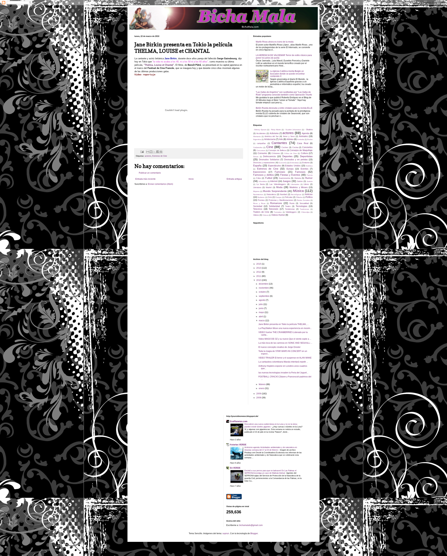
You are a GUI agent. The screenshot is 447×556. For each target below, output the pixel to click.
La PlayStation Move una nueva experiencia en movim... (285, 328)
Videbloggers (291, 212)
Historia (297, 178)
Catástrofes (257, 147)
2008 (259, 397)
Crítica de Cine (290, 153)
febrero (262, 384)
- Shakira (309, 129)
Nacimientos (258, 194)
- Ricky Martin (275, 130)
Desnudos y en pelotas (296, 159)
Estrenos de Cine (159, 156)
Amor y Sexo (289, 136)
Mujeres (256, 191)
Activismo (274, 133)
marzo (262, 320)
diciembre (264, 284)
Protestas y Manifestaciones (281, 200)
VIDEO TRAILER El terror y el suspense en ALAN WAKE (285, 358)
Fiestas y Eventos (290, 174)
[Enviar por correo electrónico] (147, 151)
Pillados (299, 197)
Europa (290, 169)
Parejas (278, 197)
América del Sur (272, 136)
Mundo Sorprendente (275, 191)
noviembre (264, 288)
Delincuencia (269, 156)
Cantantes (279, 143)
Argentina (257, 139)
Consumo (262, 153)
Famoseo (280, 171)
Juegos (287, 181)
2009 (259, 393)
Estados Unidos (293, 165)
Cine (269, 147)
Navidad (283, 194)
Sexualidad (304, 203)
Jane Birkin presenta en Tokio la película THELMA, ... (283, 324)
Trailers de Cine (261, 212)
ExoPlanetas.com (238, 421)
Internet (273, 181)
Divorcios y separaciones (264, 163)
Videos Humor (278, 215)
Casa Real (302, 143)
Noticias (309, 194)
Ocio (270, 197)
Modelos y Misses (298, 187)
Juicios (300, 181)
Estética (309, 166)
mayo (262, 312)
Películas (288, 197)
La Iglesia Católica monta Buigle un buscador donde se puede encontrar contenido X (287, 73)
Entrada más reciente (145, 179)
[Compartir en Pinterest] (161, 151)
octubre (262, 292)
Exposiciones (259, 172)
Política (309, 197)
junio (261, 308)
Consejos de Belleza (277, 150)
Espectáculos (274, 165)
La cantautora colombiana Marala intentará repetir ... (283, 362)
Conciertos (307, 147)
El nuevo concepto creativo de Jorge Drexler (279, 347)
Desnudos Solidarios (269, 159)
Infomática (263, 181)
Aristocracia (269, 139)
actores (148, 156)
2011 (259, 276)
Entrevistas (294, 163)
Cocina (295, 147)
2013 (259, 268)
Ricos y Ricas (259, 203)
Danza (255, 156)
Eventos (304, 169)
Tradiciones (304, 209)
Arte (281, 139)
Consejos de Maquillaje (301, 150)
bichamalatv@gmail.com (251, 525)
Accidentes (261, 133)
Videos (256, 215)
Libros (306, 184)
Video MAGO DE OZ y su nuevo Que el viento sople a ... (284, 339)
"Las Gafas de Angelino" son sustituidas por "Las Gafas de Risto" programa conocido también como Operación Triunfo (284, 93)
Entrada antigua (234, 179)
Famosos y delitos (263, 174)
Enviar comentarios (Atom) (160, 184)
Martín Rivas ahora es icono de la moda (275, 42)
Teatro (288, 206)
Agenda (305, 133)
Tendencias (290, 209)
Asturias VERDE (238, 444)
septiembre (264, 296)
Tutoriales (278, 212)
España (257, 165)
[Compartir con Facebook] (157, 151)
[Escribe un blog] (151, 151)
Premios (261, 200)
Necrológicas (296, 194)
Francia (310, 175)
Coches (284, 147)
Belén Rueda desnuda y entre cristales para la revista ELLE (284, 108)
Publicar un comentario (150, 173)
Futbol (268, 178)
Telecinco (257, 209)
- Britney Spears (259, 130)
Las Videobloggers (277, 184)
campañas (261, 143)
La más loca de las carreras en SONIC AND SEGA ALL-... (285, 343)
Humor (309, 178)
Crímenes (276, 153)
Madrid (269, 187)
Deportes (287, 156)
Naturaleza (271, 194)
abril (261, 316)
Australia (300, 139)
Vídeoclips (305, 212)
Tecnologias (301, 206)
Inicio (191, 179)
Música (298, 191)
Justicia (310, 181)
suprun (225, 533)
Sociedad (257, 206)
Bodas (310, 139)
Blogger (254, 533)
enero (262, 388)
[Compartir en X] (154, 151)
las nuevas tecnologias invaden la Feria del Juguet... (283, 372)
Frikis (258, 178)
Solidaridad (274, 206)
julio (261, 304)
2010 (259, 280)
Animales (303, 136)
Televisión (273, 209)
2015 (259, 264)
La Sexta (261, 184)
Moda (279, 187)
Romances (276, 203)
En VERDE (235, 468)
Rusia (292, 203)
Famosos (300, 171)
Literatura (257, 187)
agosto (262, 300)
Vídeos (265, 215)
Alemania (257, 136)
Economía (283, 163)
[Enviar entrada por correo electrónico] (142, 151)
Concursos (261, 150)
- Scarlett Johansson (292, 130)
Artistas (290, 139)
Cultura (304, 153)
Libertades (295, 184)
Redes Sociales (303, 200)
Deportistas (306, 156)
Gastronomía (284, 178)
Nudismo (261, 197)
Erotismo (306, 163)
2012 (259, 272)
